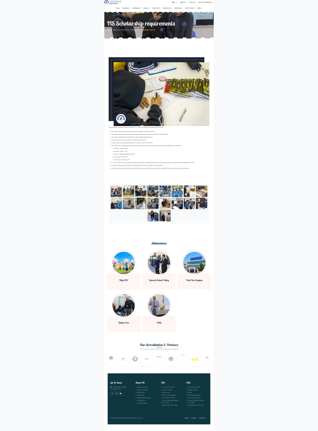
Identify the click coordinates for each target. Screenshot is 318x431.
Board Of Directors (142, 387)
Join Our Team (189, 8)
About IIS (115, 30)
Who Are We (140, 393)
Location (193, 418)
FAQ (159, 322)
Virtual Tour (155, 8)
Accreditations (141, 401)
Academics (125, 8)
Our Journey (140, 395)
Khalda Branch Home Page (195, 405)
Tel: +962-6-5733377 (169, 387)
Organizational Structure (144, 398)
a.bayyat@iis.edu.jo (115, 389)
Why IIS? (123, 280)
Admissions (136, 8)
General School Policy (159, 280)
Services (145, 8)
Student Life (166, 8)
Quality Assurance (142, 403)
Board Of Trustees (142, 390)
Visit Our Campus (194, 280)
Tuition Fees (123, 322)
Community (177, 8)
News (199, 8)
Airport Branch (125, 30)
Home (118, 8)
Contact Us (202, 418)
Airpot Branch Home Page (170, 405)
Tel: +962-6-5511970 (194, 387)
